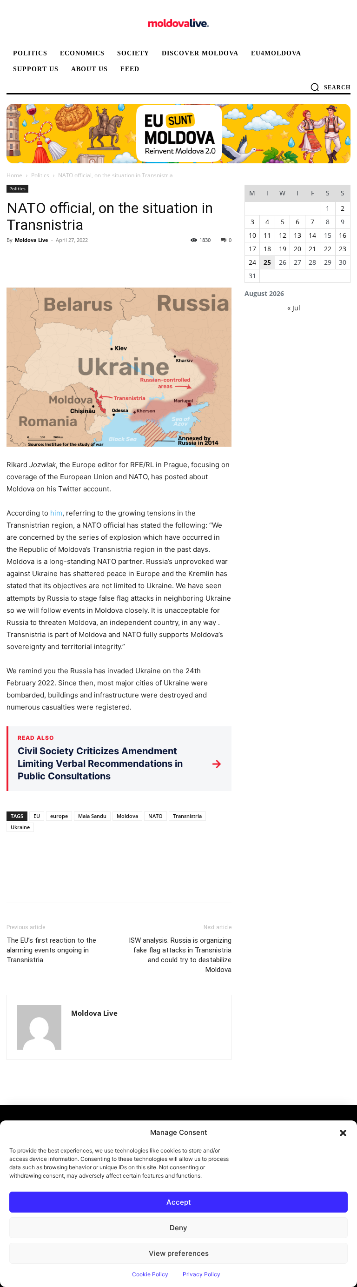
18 (267, 248)
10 (252, 235)
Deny (178, 1227)
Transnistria (187, 815)
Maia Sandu (92, 815)
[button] (343, 1132)
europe (59, 815)
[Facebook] (16, 261)
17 (252, 248)
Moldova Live (31, 239)
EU (36, 815)
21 (312, 248)
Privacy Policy (201, 1274)
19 (282, 248)
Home (14, 175)
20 (297, 248)
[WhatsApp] (80, 261)
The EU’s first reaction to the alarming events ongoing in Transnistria (51, 950)
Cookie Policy (150, 1274)
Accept (178, 1202)
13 (297, 235)
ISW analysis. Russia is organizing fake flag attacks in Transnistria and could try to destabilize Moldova (180, 955)
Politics (40, 175)
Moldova (127, 815)
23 (342, 248)
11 (267, 235)
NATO (155, 815)
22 (327, 248)
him (56, 513)
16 (342, 235)
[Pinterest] (58, 261)
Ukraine (20, 827)
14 (312, 235)
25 (267, 262)
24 (252, 262)
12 (282, 235)
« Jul (293, 307)
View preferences (179, 1253)
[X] (37, 261)
